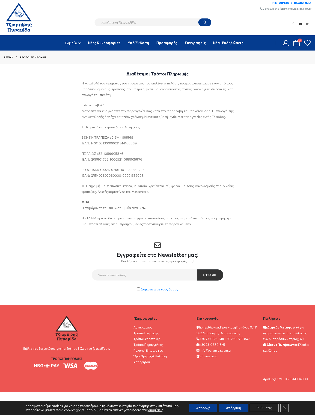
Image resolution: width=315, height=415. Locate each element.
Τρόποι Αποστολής (147, 339)
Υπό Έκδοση (138, 42)
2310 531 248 (270, 8)
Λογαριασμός (143, 327)
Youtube (300, 24)
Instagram (308, 24)
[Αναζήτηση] (204, 22)
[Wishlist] (307, 43)
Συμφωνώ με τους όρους (159, 289)
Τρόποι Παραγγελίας (148, 344)
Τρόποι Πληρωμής (146, 333)
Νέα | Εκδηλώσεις (228, 42)
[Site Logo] (16, 17)
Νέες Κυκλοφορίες (104, 42)
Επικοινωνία (208, 356)
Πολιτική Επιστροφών (148, 350)
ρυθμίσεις (155, 410)
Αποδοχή (203, 408)
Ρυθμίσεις (264, 408)
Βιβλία (71, 43)
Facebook (293, 24)
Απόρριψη (233, 408)
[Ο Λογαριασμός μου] (285, 43)
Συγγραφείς (195, 42)
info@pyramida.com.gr (297, 8)
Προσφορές (166, 42)
